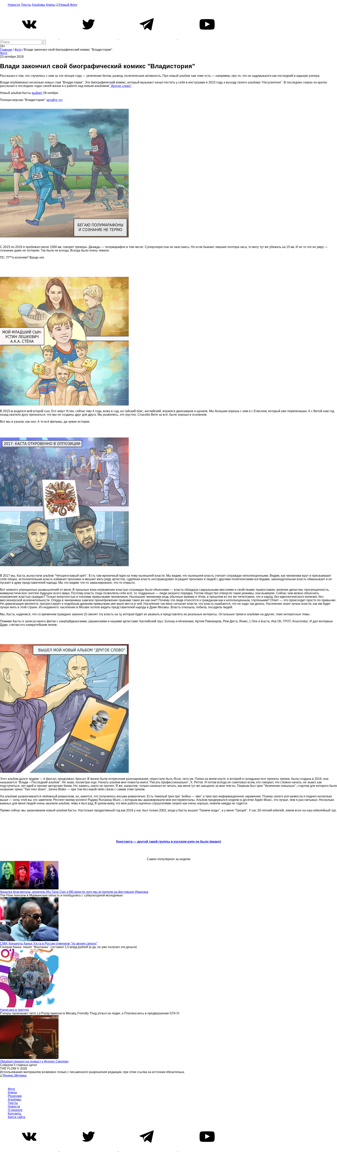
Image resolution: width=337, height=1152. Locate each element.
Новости (14, 4)
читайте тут (54, 100)
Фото (3, 53)
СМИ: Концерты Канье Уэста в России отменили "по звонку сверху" (49, 943)
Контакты (14, 1113)
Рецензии (15, 1096)
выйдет (37, 93)
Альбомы (38, 4)
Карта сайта (16, 1117)
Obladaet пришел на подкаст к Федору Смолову (34, 1061)
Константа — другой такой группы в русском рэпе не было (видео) (168, 841)
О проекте (15, 1110)
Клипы (50, 4)
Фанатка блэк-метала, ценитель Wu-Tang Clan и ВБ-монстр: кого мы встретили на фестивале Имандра (74, 891)
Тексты (26, 4)
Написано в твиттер (14, 1009)
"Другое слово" (121, 86)
